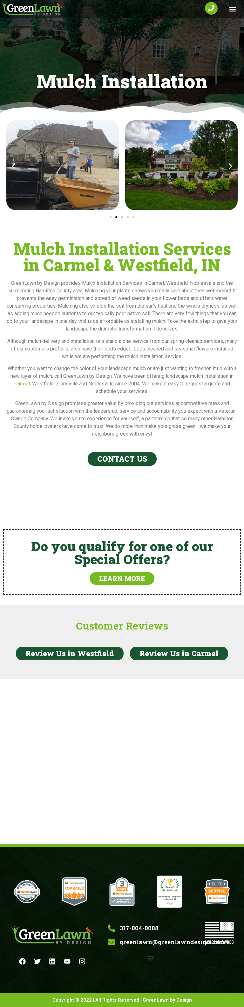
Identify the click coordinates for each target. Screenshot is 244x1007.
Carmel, (22, 384)
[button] (232, 9)
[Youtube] (67, 961)
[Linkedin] (52, 961)
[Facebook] (22, 961)
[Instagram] (82, 961)
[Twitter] (37, 961)
